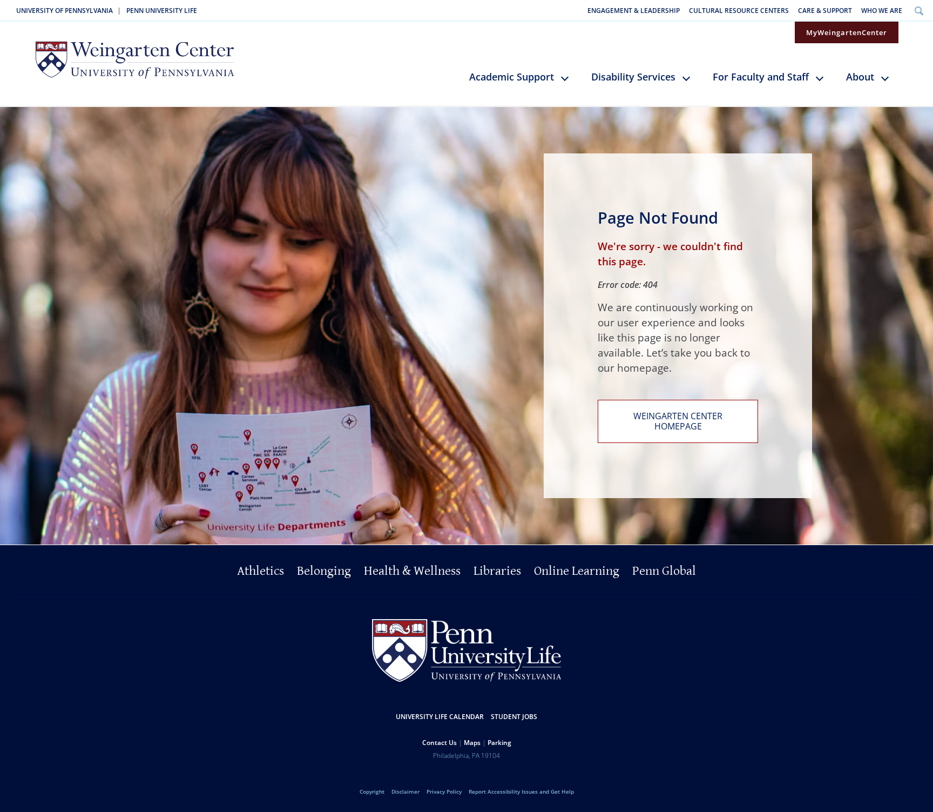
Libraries (497, 571)
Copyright (372, 791)
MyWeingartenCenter (846, 32)
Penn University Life (161, 10)
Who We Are (881, 10)
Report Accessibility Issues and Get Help (521, 791)
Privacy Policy (444, 791)
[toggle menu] (570, 82)
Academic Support (511, 76)
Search (919, 10)
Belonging (324, 571)
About (860, 76)
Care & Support (825, 10)
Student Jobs (514, 716)
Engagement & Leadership (633, 10)
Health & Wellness (412, 571)
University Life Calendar (440, 716)
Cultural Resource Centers (739, 10)
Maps (472, 742)
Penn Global (664, 571)
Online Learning (576, 571)
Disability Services (633, 76)
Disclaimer (405, 791)
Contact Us (439, 742)
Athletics (260, 571)
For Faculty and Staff (761, 76)
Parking (499, 742)
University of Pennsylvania (64, 10)
